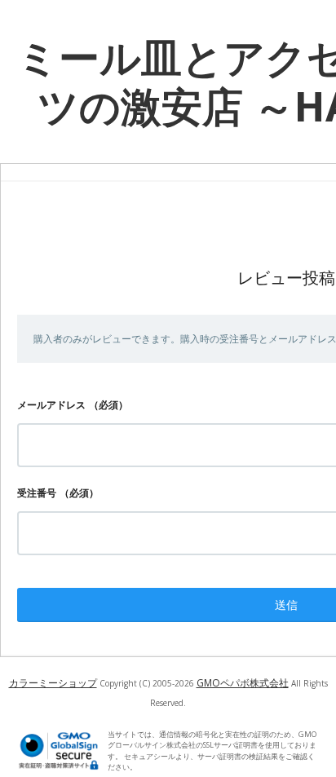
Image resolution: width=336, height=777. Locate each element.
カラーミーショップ (53, 683)
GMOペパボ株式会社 (243, 683)
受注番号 (36, 493)
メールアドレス (51, 405)
